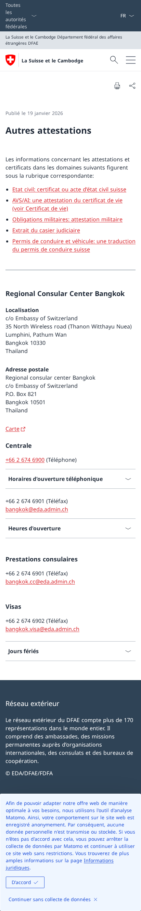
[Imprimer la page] (117, 85)
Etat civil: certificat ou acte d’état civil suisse (69, 189)
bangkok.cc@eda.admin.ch (40, 581)
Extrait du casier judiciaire (46, 230)
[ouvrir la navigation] (130, 60)
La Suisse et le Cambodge (52, 60)
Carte (12, 428)
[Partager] (132, 85)
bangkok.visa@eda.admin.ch (42, 629)
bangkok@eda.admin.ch (36, 509)
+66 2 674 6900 (24, 460)
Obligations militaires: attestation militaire (67, 219)
